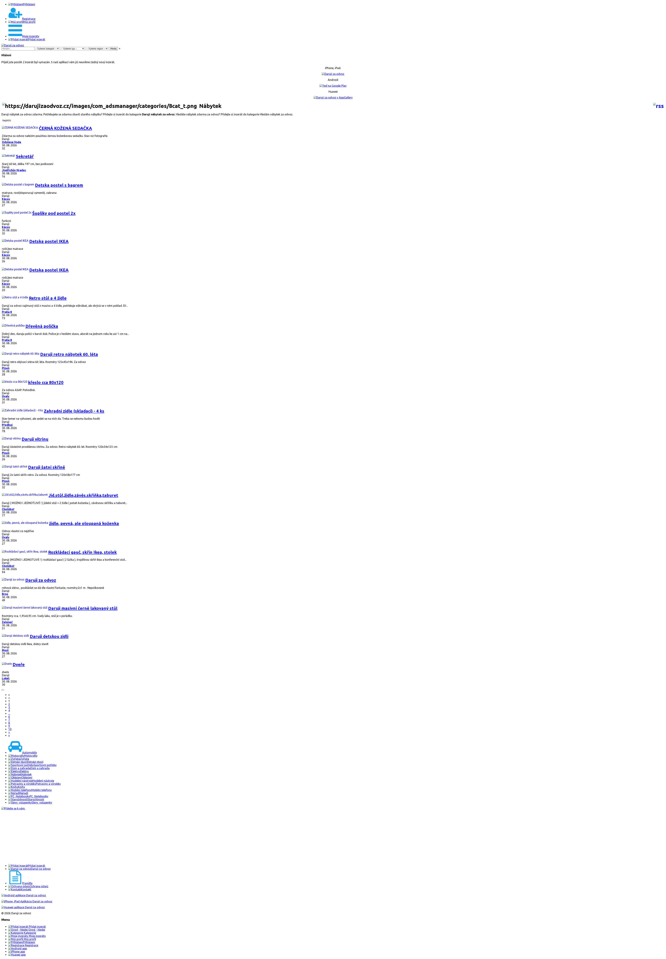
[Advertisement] (105, 837)
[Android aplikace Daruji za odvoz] (23, 895)
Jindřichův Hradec (14, 170)
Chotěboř (8, 509)
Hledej (113, 48)
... (9, 713)
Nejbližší (6, 120)
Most (5, 650)
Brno (5, 594)
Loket (6, 678)
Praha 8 (7, 311)
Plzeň (5, 368)
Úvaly (5, 396)
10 (9, 729)
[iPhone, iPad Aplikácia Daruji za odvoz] (26, 901)
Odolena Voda (11, 142)
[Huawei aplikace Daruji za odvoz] (23, 907)
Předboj (7, 424)
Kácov (6, 199)
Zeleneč (7, 622)
